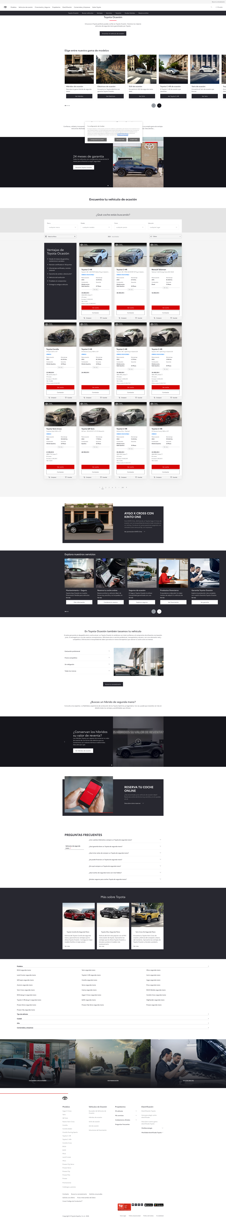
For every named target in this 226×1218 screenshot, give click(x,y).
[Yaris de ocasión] (204, 69)
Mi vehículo (119, 1111)
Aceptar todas (133, 139)
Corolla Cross (67, 1143)
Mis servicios (119, 1115)
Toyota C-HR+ (67, 1139)
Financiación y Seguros (42, 7)
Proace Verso (66, 1168)
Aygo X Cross (67, 1111)
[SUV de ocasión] (142, 69)
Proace (64, 1178)
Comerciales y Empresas (82, 7)
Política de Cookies (148, 1215)
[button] (110, 185)
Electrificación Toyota (148, 1111)
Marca (49, 223)
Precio (116, 223)
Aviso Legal (123, 1215)
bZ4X (64, 1150)
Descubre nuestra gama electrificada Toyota (149, 1122)
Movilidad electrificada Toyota (152, 1132)
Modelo (83, 223)
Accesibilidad (160, 1215)
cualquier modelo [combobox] (88, 227)
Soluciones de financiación (98, 1130)
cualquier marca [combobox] (54, 227)
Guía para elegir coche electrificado (149, 1116)
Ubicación (151, 223)
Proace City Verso (68, 1164)
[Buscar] (211, 7)
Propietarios (56, 7)
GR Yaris (65, 1118)
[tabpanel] (125, 859)
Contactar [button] (95, 313)
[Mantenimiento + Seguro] (79, 573)
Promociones (66, 1183)
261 (123, 487)
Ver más (68, 597)
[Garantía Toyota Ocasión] (204, 573)
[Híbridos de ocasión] (79, 69)
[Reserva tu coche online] (110, 573)
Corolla (65, 1125)
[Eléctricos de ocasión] (110, 69)
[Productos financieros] (173, 573)
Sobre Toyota (96, 7)
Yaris (64, 1114)
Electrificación (67, 7)
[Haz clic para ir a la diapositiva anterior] (153, 105)
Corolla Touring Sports (70, 1132)
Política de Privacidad (123, 134)
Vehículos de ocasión (26, 7)
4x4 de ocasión (94, 1126)
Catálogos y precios (69, 1187)
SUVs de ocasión (94, 1121)
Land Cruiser (66, 1157)
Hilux (64, 1161)
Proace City (66, 1171)
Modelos (13, 7)
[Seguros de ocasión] (142, 573)
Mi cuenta (219, 7)
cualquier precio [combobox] (121, 227)
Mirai (64, 1153)
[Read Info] (92, 295)
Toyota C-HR (66, 1136)
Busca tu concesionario (218, 2)
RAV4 (64, 1146)
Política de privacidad (134, 1215)
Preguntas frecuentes (122, 1124)
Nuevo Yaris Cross (68, 1121)
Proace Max (66, 1175)
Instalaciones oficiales (122, 1120)
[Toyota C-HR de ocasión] (173, 69)
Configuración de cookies (97, 139)
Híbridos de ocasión (95, 1117)
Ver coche (95, 308)
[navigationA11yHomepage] (5, 7)
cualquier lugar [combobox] (155, 227)
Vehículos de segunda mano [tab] (72, 847)
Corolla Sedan (67, 1129)
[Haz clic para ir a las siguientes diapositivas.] (159, 105)
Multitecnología (147, 1128)
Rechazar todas (120, 139)
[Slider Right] (110, 255)
